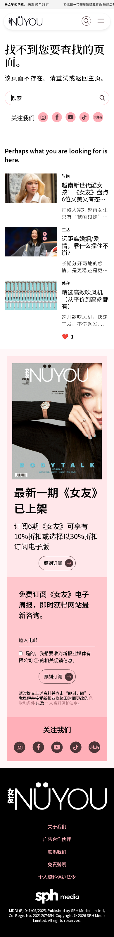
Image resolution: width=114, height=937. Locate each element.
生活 (66, 229)
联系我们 (57, 852)
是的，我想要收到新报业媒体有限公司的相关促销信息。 (55, 657)
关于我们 (57, 826)
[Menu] (101, 21)
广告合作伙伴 (57, 839)
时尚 (66, 176)
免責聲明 (57, 864)
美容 (66, 283)
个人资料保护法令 (61, 703)
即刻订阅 (53, 562)
